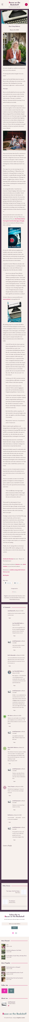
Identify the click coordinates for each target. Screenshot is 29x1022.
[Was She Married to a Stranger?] (3, 968)
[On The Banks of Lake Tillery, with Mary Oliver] (3, 957)
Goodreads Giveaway (8, 559)
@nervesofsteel (6, 299)
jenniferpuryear (16, 641)
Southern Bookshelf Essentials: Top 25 (14, 972)
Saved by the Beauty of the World (13, 950)
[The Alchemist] (14, 902)
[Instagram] (13, 932)
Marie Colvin (22, 597)
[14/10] (3, 946)
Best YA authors (19, 595)
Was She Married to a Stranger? (13, 967)
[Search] (26, 4)
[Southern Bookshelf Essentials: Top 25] (3, 974)
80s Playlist (6, 575)
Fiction (14, 591)
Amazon (18, 564)
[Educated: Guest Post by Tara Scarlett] (3, 979)
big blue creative (21, 1017)
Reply (10, 618)
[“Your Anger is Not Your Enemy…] (14, 892)
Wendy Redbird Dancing (14, 599)
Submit (14, 927)
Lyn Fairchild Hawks (14, 597)
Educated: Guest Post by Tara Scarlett (14, 978)
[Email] (16, 932)
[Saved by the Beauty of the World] (3, 951)
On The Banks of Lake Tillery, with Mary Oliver (16, 955)
